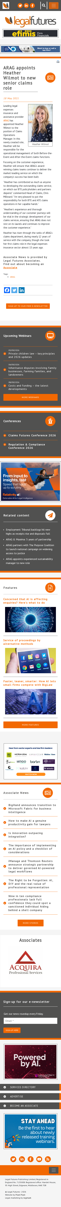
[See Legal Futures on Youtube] (39, 1159)
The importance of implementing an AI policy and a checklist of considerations (32, 849)
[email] (30, 1020)
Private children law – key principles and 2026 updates (31, 355)
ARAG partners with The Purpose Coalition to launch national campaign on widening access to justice (30, 549)
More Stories (30, 923)
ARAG (6, 120)
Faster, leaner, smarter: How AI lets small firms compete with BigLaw (29, 682)
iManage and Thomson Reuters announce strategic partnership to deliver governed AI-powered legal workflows (31, 866)
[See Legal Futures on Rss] (48, 1159)
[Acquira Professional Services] (28, 963)
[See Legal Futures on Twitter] (20, 5)
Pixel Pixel (20, 1195)
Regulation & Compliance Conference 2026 (26, 446)
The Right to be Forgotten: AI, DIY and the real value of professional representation (30, 883)
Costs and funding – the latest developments (28, 387)
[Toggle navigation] (53, 5)
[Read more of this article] (30, 619)
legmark (27, 1198)
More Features (30, 724)
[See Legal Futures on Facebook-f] (32, 5)
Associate (10, 267)
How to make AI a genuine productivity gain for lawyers (29, 822)
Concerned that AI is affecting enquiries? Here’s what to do (25, 600)
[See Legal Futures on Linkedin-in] (26, 5)
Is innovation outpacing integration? (25, 834)
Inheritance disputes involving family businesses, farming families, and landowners (32, 371)
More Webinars (30, 397)
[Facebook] (7, 290)
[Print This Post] (58, 61)
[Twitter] (14, 290)
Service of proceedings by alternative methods (21, 641)
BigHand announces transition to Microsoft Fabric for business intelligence (32, 808)
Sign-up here (12, 1030)
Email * (10, 1020)
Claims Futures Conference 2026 (32, 435)
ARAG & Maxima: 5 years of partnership (28, 539)
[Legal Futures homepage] (30, 21)
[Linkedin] (21, 290)
